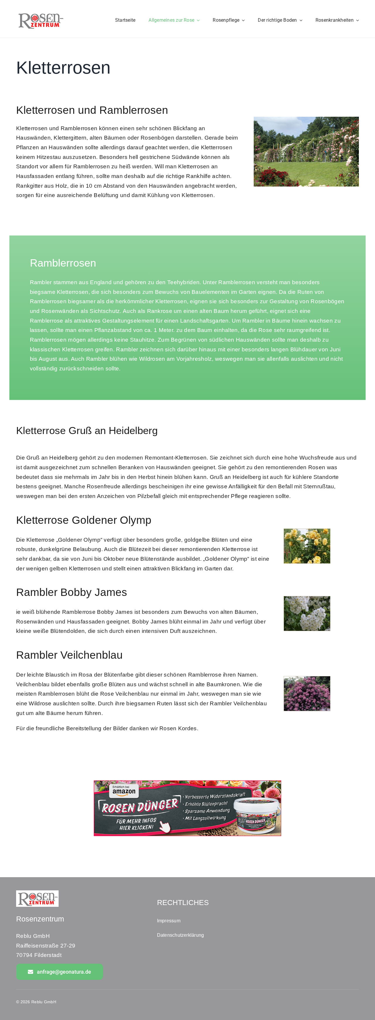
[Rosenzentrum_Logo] (40, 14)
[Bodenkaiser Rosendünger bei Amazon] (187, 783)
